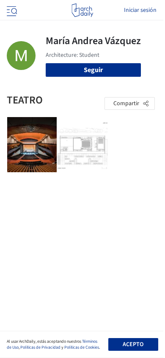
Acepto (133, 344)
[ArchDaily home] (82, 10)
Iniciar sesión (140, 10)
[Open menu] (11, 10)
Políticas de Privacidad (40, 347)
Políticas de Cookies (81, 347)
